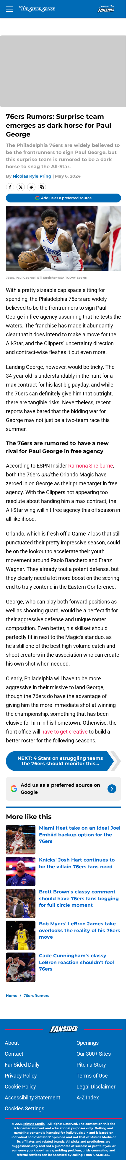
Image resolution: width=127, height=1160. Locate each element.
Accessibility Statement (32, 1097)
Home (11, 995)
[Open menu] (9, 8)
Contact (14, 1054)
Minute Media (34, 1124)
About (12, 1043)
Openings (87, 1043)
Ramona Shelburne (90, 466)
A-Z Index (87, 1097)
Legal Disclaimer (95, 1086)
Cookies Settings (24, 1108)
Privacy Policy (21, 1076)
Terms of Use (92, 1076)
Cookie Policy (20, 1086)
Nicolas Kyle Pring (32, 176)
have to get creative (64, 732)
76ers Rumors (36, 995)
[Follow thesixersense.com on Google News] (112, 788)
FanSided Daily (22, 1065)
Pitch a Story (91, 1065)
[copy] (42, 187)
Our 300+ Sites (93, 1054)
